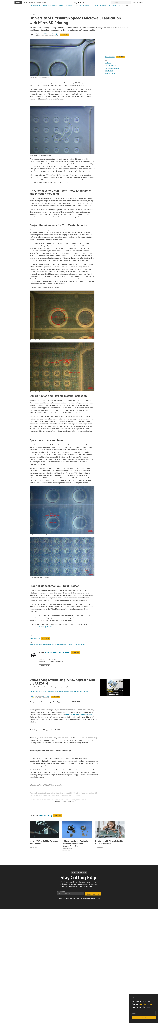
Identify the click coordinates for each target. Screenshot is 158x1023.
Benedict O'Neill (34, 846)
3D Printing (86, 5)
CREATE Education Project (51, 34)
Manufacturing (36, 5)
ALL (127, 5)
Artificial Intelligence (50, 5)
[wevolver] (79, 2)
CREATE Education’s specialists (41, 627)
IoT (93, 5)
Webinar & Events (41, 2)
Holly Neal (37, 34)
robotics (78, 5)
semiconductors (100, 5)
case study (33, 14)
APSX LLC (46, 696)
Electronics (112, 5)
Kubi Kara (37, 696)
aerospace (121, 5)
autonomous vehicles (66, 5)
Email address (61, 891)
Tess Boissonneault (67, 848)
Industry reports (29, 2)
